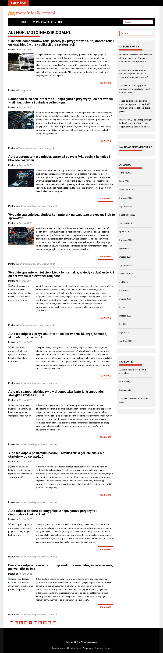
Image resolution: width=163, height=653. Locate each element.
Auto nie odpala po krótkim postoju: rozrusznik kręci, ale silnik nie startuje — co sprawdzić (56, 454)
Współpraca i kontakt (47, 22)
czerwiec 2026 (126, 189)
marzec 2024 (125, 257)
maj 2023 (123, 282)
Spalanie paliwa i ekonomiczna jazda (36, 148)
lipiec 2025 (124, 231)
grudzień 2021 (125, 341)
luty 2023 (123, 307)
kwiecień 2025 (125, 240)
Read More (105, 83)
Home (23, 22)
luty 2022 (123, 324)
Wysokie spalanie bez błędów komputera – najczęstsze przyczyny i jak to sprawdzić (61, 216)
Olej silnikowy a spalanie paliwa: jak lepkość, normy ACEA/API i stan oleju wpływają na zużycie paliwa (135, 123)
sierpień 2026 (125, 173)
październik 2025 (127, 215)
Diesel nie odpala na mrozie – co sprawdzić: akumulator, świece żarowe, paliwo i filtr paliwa (60, 567)
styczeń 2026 (125, 206)
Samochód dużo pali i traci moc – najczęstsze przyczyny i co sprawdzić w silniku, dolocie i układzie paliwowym (60, 100)
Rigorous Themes (103, 648)
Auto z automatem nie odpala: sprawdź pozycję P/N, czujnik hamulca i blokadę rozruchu (59, 158)
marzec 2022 (125, 316)
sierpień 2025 (125, 223)
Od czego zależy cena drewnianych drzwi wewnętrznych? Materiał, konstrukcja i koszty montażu (135, 58)
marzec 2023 (125, 299)
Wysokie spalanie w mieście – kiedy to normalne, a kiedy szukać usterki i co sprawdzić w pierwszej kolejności (61, 274)
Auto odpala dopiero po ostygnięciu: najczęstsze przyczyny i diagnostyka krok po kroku (52, 512)
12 (50, 623)
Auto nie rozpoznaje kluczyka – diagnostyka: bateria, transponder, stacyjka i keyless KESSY (56, 393)
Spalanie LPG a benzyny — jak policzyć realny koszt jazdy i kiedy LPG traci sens (135, 89)
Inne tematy (124, 381)
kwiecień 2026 (125, 198)
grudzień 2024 (125, 248)
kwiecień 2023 (125, 290)
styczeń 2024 (125, 265)
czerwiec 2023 (126, 274)
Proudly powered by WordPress (66, 648)
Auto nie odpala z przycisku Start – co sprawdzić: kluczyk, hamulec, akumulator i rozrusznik (57, 335)
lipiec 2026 (124, 181)
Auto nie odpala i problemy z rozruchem (38, 206)
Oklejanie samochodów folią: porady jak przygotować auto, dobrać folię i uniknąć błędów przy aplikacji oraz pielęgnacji (61, 42)
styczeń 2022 (125, 332)
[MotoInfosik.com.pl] (12, 22)
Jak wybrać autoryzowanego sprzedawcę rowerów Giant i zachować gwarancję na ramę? (133, 73)
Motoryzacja (24, 90)
